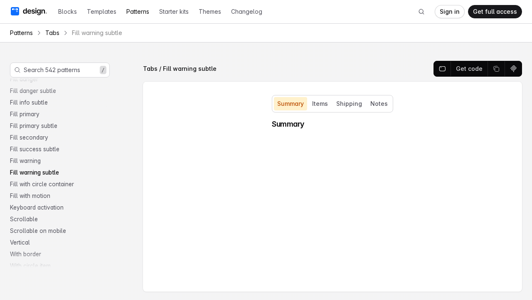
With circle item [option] (30, 265)
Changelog (246, 11)
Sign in (450, 11)
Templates (101, 11)
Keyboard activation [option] (37, 207)
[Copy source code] (496, 68)
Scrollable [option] (24, 219)
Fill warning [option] (25, 161)
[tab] (290, 103)
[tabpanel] (332, 124)
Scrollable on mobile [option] (38, 231)
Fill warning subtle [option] (34, 172)
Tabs (52, 32)
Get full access (495, 11)
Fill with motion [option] (30, 195)
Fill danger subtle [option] (33, 91)
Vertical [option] (20, 242)
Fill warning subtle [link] (97, 32)
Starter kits (174, 11)
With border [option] (25, 254)
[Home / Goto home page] (28, 11)
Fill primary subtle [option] (33, 125)
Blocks (67, 11)
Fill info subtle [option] (29, 102)
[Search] (421, 11)
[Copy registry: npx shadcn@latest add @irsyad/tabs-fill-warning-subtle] (513, 68)
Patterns (137, 11)
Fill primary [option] (24, 114)
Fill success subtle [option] (34, 149)
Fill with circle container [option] (42, 184)
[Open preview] (442, 68)
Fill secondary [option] (29, 137)
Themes (210, 11)
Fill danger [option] (24, 79)
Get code (469, 68)
